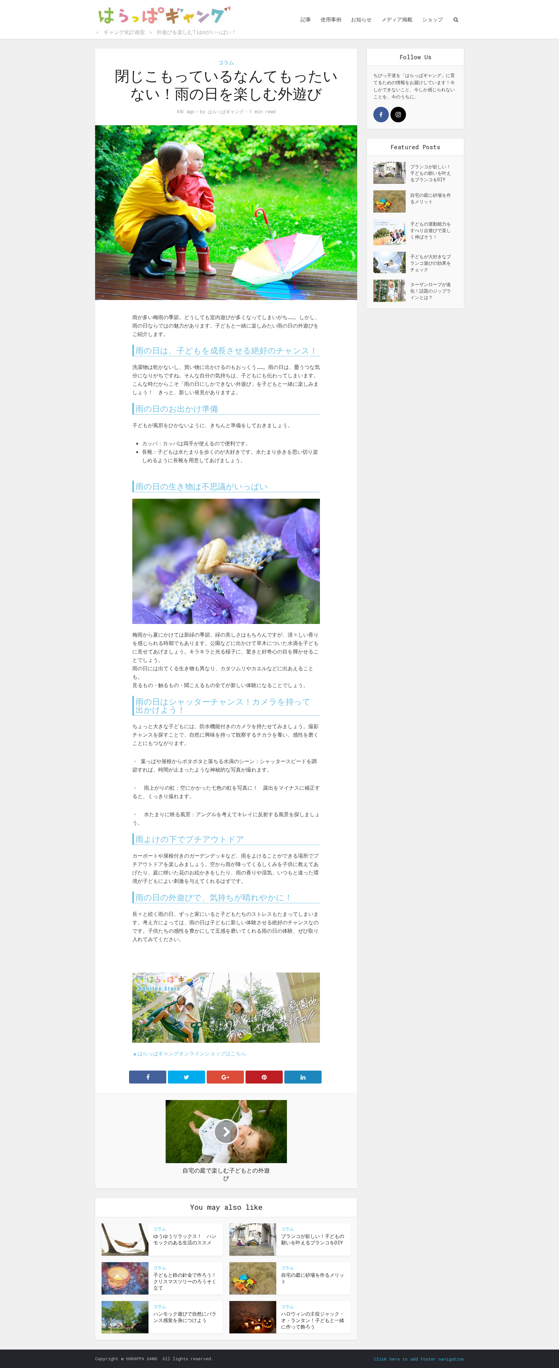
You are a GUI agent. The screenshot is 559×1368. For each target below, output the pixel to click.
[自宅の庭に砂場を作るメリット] (391, 201)
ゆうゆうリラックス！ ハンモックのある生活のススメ (184, 1239)
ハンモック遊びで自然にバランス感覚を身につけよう (184, 1316)
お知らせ (361, 19)
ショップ (432, 19)
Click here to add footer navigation (419, 1359)
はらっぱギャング (226, 112)
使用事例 (331, 19)
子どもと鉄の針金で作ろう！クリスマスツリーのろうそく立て (184, 1281)
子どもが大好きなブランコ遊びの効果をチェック (430, 262)
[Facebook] (381, 114)
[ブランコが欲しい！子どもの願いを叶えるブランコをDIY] (391, 173)
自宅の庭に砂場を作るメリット (430, 198)
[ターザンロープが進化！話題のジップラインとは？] (391, 291)
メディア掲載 (396, 19)
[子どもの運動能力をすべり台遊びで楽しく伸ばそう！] (391, 232)
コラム (226, 62)
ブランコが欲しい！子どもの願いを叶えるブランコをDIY (312, 1239)
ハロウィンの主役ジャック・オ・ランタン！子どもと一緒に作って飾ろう (312, 1320)
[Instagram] (398, 114)
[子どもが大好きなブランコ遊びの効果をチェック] (391, 262)
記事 (306, 19)
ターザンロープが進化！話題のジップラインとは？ (430, 290)
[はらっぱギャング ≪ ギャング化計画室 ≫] (164, 16)
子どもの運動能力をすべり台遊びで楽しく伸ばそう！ (430, 230)
